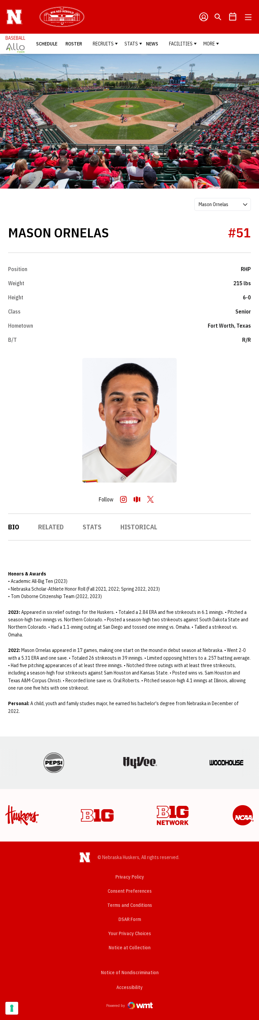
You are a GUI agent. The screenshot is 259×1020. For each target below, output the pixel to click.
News (152, 44)
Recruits (103, 44)
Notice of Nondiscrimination (130, 972)
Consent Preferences (130, 891)
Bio (13, 526)
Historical (138, 526)
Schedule (46, 44)
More (209, 44)
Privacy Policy (129, 877)
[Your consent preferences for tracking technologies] (11, 1008)
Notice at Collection (129, 948)
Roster (73, 44)
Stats (131, 44)
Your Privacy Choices (129, 933)
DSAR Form (129, 919)
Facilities (181, 44)
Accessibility (129, 987)
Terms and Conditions (129, 905)
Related (51, 526)
